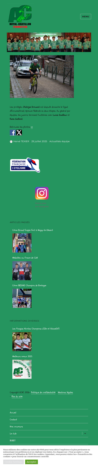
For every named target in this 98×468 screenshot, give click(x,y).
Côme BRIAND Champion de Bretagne (29, 285)
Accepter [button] (31, 461)
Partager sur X (19, 132)
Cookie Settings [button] (13, 461)
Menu (85, 16)
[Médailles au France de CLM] (22, 270)
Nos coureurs (16, 426)
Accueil (13, 412)
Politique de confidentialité (43, 392)
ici (32, 127)
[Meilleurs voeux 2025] (22, 369)
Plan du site (17, 396)
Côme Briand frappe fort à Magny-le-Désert (32, 230)
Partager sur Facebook (13, 132)
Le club (13, 433)
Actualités (55, 141)
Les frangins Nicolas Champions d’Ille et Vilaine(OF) (35, 328)
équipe (66, 141)
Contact (13, 419)
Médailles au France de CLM (25, 257)
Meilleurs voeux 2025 (22, 356)
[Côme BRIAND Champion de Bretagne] (22, 298)
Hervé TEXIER (21, 141)
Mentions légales (65, 392)
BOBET (12, 440)
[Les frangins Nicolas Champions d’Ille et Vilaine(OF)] (22, 341)
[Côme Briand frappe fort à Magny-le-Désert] (22, 242)
